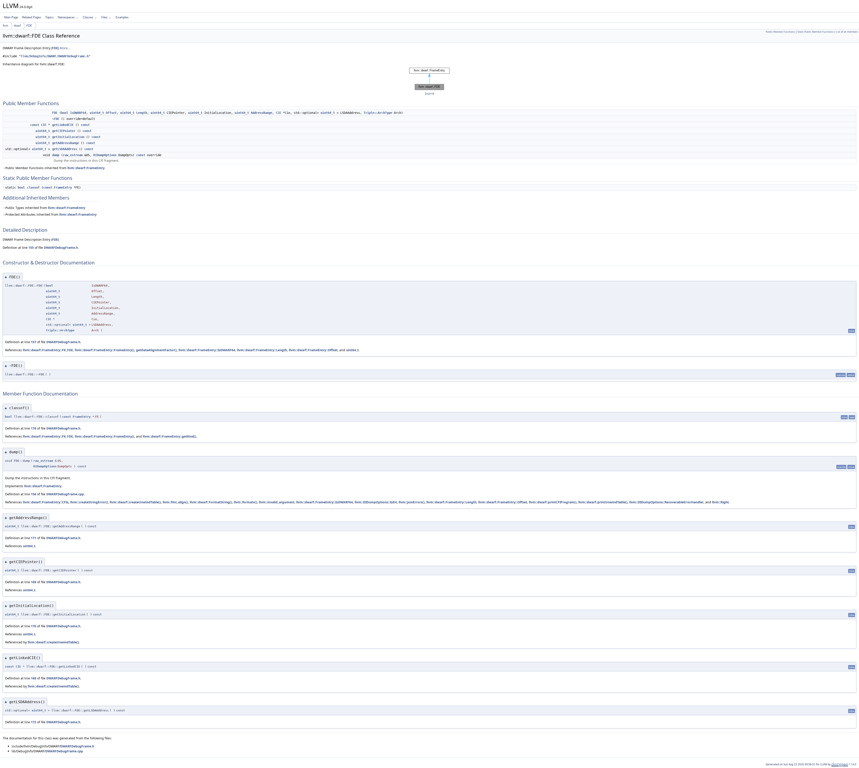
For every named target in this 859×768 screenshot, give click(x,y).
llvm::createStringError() (89, 502)
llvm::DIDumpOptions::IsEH (376, 502)
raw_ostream (73, 155)
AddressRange (261, 113)
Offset (111, 113)
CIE (278, 113)
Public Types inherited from (45, 208)
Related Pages (31, 17)
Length (141, 113)
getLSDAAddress (64, 149)
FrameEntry (63, 187)
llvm (5, 25)
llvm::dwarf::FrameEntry (86, 168)
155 (31, 247)
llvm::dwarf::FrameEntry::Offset (313, 350)
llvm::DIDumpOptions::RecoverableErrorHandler (666, 502)
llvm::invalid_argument (276, 502)
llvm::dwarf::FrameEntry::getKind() (169, 436)
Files (104, 17)
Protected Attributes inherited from (51, 214)
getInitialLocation (68, 137)
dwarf (17, 25)
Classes (88, 17)
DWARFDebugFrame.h (61, 247)
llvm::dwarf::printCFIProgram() (552, 502)
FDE (29, 25)
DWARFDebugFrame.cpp (65, 494)
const (34, 125)
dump (55, 155)
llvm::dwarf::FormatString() (211, 502)
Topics (49, 17)
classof (33, 187)
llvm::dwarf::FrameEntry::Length (262, 350)
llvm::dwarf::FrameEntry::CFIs (45, 502)
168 (33, 678)
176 (33, 428)
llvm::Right (720, 502)
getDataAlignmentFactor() (156, 350)
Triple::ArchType (378, 113)
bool (64, 113)
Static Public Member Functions (815, 31)
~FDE (55, 119)
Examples (122, 17)
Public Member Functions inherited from (55, 168)
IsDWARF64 (78, 113)
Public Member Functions (780, 31)
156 (33, 494)
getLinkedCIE (63, 125)
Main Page (11, 17)
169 (33, 582)
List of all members (847, 31)
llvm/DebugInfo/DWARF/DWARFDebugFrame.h (55, 56)
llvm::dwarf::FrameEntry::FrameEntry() (104, 350)
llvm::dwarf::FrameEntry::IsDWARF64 (207, 350)
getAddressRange (65, 143)
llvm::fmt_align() (175, 502)
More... (65, 48)
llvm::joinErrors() (412, 502)
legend (429, 93)
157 (33, 342)
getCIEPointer (63, 131)
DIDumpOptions (105, 155)
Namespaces (66, 17)
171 (33, 538)
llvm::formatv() (245, 502)
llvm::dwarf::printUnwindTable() (602, 502)
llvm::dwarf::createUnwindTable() (135, 502)
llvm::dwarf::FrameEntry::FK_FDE (48, 350)
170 (33, 626)
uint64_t (97, 113)
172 (33, 722)
